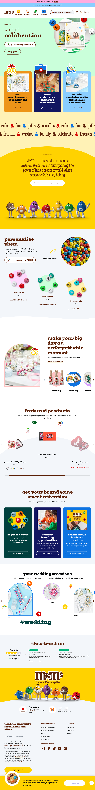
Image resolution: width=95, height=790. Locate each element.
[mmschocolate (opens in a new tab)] (43, 748)
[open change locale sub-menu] (81, 12)
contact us (45, 739)
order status (45, 736)
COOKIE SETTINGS (74, 783)
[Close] (91, 783)
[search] (77, 12)
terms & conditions (47, 730)
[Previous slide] (2, 445)
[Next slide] (93, 445)
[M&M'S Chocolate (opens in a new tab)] (65, 748)
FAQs (43, 733)
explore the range (46, 108)
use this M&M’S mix (75, 309)
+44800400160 (63, 710)
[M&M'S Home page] (9, 12)
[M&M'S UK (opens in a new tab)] (48, 748)
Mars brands (19, 756)
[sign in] (85, 12)
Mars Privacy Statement (12, 745)
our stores (70, 727)
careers (69, 730)
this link (17, 761)
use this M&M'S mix (17, 300)
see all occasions (54, 361)
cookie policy (27, 784)
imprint (69, 733)
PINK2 (56, 1)
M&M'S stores (33, 711)
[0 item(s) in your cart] (89, 12)
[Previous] (45, 380)
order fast (17, 108)
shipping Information (48, 727)
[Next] (93, 380)
